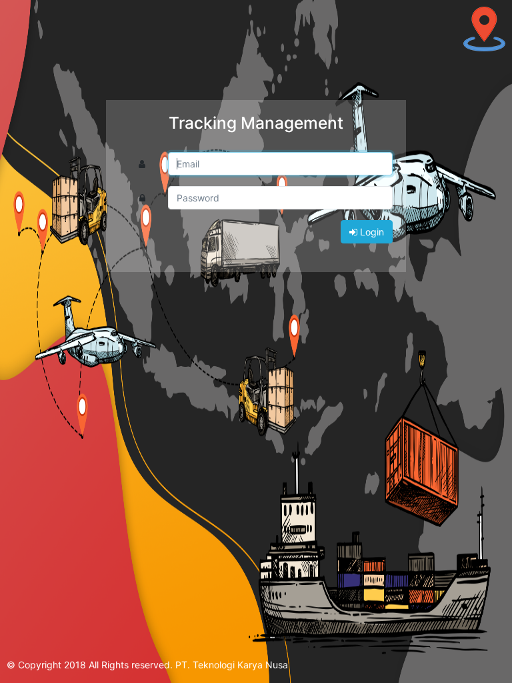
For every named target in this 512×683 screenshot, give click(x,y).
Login (370, 231)
